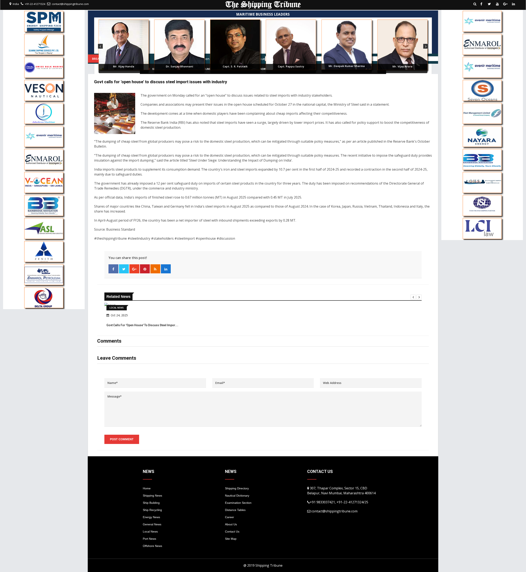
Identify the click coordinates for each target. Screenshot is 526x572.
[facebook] (481, 4)
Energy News (151, 517)
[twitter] (489, 4)
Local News (150, 531)
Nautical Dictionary (237, 495)
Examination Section (238, 502)
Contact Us (232, 531)
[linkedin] (513, 4)
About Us (231, 524)
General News (152, 524)
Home (147, 488)
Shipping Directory (237, 488)
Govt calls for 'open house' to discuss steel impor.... (142, 325)
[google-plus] (505, 4)
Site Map (230, 538)
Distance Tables (235, 510)
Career (229, 517)
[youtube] (497, 4)
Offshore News (152, 546)
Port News (149, 538)
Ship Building (151, 502)
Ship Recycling (152, 510)
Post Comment (122, 439)
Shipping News (152, 495)
